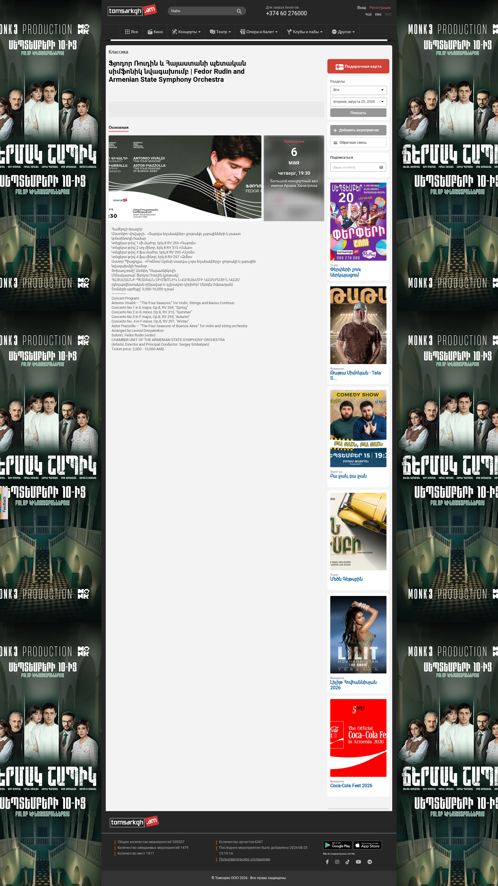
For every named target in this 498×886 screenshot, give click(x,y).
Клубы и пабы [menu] (306, 31)
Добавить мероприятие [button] (358, 130)
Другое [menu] (345, 31)
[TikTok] (348, 862)
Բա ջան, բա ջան (348, 476)
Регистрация (380, 7)
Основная (119, 127)
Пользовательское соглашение (244, 859)
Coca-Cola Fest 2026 (351, 785)
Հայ (368, 14)
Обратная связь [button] (353, 143)
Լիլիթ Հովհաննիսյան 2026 (353, 684)
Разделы (337, 81)
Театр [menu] (222, 31)
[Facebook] (327, 862)
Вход (361, 7)
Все (134, 31)
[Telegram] (369, 862)
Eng (378, 14)
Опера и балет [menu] (260, 31)
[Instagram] (337, 862)
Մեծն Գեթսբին (346, 579)
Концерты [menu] (188, 31)
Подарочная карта (363, 66)
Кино (158, 31)
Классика (118, 52)
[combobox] (358, 90)
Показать (358, 113)
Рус (388, 14)
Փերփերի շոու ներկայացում (345, 272)
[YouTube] (358, 862)
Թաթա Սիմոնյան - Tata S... (355, 375)
